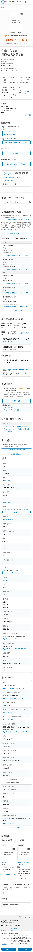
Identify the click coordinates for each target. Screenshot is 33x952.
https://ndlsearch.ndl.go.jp (10, 639)
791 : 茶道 (5, 580)
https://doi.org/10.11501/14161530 (13, 688)
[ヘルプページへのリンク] (18, 33)
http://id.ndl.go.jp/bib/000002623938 (14, 649)
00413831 (26, 509)
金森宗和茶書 (6, 481)
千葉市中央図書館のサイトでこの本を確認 (17, 293)
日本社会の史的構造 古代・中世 (24, 863)
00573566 (15, 570)
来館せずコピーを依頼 (9, 134)
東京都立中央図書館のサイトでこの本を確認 (16, 307)
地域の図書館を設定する (16, 233)
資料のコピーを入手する (7, 931)
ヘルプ (7, 230)
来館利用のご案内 (24, 333)
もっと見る (9, 874)
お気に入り (5, 174)
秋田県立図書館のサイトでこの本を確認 (17, 255)
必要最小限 (9, 949)
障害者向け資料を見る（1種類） (16, 164)
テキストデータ (7, 713)
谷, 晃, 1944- (6, 509)
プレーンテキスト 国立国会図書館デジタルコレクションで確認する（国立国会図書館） (18, 429)
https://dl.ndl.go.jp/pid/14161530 (12, 698)
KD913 (4, 587)
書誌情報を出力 (9, 180)
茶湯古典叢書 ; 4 (7, 502)
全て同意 (24, 949)
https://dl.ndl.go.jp (8, 823)
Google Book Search (10, 410)
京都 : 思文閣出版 (7, 520)
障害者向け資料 (7, 705)
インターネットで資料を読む (9, 928)
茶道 (3, 570)
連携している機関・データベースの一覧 (18, 220)
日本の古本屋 (8, 407)
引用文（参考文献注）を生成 (12, 177)
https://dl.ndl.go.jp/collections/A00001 (14, 732)
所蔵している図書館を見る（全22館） (16, 142)
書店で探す (16, 153)
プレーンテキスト (7, 720)
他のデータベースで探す (11, 184)
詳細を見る (27, 92)
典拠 (15, 512)
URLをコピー (10, 174)
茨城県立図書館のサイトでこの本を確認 (17, 283)
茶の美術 (4, 862)
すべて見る (28, 115)
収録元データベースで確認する (17, 40)
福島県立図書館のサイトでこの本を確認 (17, 269)
